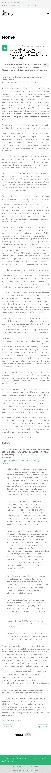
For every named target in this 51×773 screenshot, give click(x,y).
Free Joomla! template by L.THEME (25, 766)
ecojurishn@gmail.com (28, 5)
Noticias (11, 721)
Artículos (16, 46)
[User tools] (46, 65)
